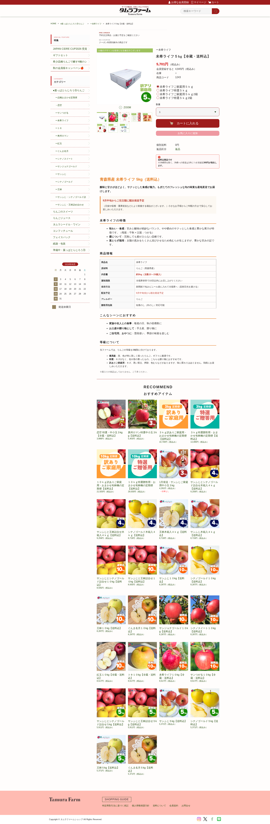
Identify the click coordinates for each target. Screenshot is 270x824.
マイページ (200, 2)
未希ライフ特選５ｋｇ (174, 90)
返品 (177, 149)
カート (215, 2)
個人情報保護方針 (140, 805)
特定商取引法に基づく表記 (115, 805)
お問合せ (186, 805)
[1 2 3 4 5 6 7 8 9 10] (187, 112)
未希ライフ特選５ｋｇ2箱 (176, 98)
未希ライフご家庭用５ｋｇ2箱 (179, 94)
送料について (159, 805)
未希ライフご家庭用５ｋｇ (176, 86)
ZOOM (127, 107)
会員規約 (173, 805)
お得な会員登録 (180, 2)
